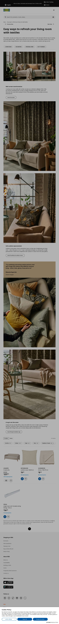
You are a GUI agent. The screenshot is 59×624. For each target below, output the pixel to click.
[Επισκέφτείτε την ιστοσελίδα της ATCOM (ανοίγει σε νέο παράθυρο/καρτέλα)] (52, 622)
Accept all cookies (40, 619)
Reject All (25, 619)
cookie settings (8, 619)
